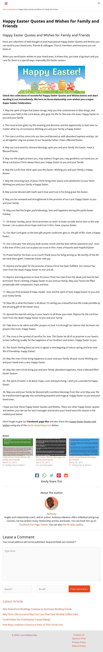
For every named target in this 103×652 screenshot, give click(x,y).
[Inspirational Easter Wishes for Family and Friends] (18, 447)
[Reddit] (66, 475)
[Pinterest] (59, 475)
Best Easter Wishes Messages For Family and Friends (51, 458)
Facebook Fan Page (30, 524)
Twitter (44, 524)
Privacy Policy (79, 642)
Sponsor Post (79, 638)
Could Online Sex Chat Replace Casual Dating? (26, 619)
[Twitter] (51, 475)
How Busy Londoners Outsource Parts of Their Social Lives (33, 624)
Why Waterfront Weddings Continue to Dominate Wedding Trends (37, 609)
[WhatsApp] (44, 475)
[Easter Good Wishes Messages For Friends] (84, 447)
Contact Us (78, 634)
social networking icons (39, 425)
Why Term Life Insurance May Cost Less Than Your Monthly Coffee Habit (40, 614)
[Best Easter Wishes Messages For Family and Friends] (51, 447)
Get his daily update (72, 524)
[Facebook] (37, 475)
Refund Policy (79, 646)
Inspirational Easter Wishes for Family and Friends (16, 458)
